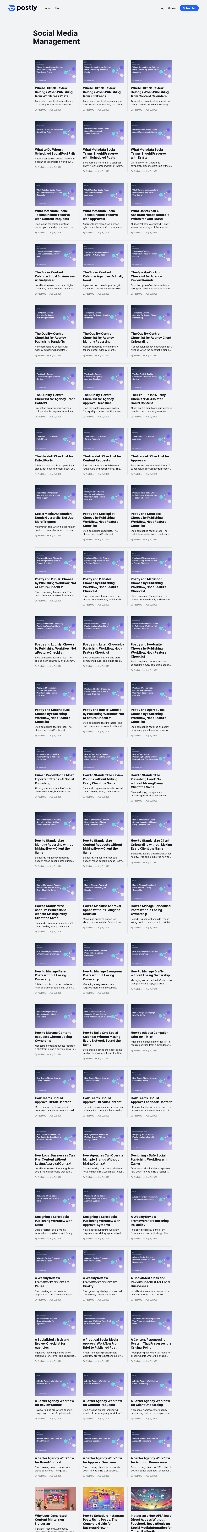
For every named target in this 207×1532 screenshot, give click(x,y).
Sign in (172, 8)
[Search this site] (162, 8)
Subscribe (189, 8)
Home (47, 8)
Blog (57, 8)
